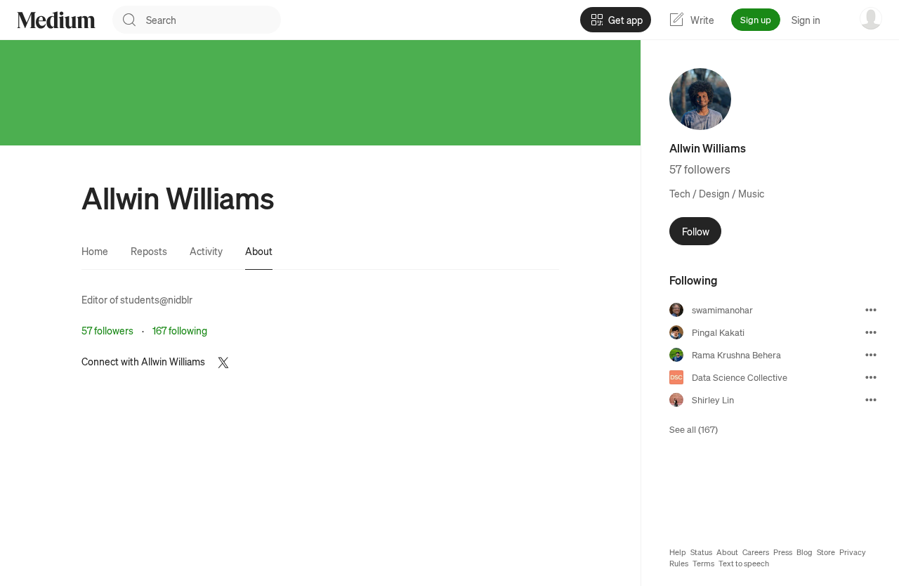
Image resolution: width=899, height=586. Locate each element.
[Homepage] (56, 20)
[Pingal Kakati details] (871, 332)
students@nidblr (156, 299)
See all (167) (693, 429)
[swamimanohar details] (871, 310)
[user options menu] (871, 18)
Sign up (755, 19)
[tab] (94, 251)
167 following (179, 330)
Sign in (806, 19)
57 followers (107, 330)
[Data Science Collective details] (871, 377)
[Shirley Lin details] (871, 400)
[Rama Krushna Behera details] (871, 355)
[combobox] (213, 20)
